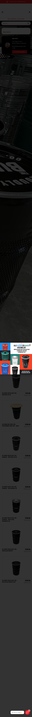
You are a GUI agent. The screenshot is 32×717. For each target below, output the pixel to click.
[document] (16, 358)
